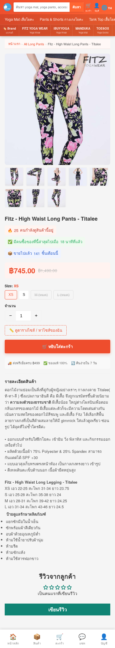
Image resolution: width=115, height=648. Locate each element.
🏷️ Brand (9, 30)
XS (11, 295)
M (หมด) (41, 295)
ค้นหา (77, 7)
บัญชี (104, 638)
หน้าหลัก (13, 638)
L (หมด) (63, 295)
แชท (82, 638)
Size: (12, 285)
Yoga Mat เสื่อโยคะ (19, 19)
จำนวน (10, 305)
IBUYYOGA (61, 30)
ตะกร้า (59, 638)
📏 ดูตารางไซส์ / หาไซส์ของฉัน (35, 330)
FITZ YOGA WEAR (34, 30)
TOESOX (102, 30)
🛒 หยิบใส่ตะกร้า (57, 346)
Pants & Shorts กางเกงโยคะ (61, 19)
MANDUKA (82, 30)
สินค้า (37, 638)
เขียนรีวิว (57, 609)
